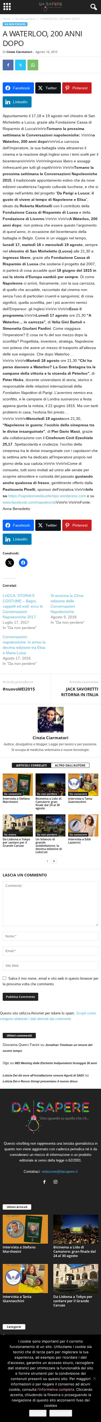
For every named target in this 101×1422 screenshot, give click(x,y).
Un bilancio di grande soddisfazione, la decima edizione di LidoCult (49, 845)
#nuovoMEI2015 (19, 689)
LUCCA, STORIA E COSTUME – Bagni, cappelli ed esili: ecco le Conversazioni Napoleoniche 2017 (23, 606)
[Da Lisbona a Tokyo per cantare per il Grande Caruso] (18, 825)
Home (6, 19)
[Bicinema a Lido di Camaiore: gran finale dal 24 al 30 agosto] (51, 784)
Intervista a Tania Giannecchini (80, 800)
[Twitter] (20, 65)
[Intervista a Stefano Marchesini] (18, 784)
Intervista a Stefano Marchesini (16, 800)
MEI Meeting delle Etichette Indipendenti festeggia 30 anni (56, 1063)
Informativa (60, 1413)
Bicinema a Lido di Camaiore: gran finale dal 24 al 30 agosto (48, 803)
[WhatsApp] (32, 65)
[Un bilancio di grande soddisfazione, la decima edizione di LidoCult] (51, 825)
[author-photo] (50, 720)
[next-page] (54, 861)
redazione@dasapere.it (60, 1172)
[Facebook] (8, 65)
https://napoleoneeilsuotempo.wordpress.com (47, 496)
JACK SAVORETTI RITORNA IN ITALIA (79, 691)
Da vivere (10, 834)
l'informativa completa (55, 1389)
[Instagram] (56, 1182)
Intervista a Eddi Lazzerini (79, 840)
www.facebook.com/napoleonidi (29, 502)
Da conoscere (13, 794)
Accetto (37, 1413)
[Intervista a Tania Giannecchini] (83, 784)
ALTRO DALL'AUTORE (70, 765)
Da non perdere (25, 19)
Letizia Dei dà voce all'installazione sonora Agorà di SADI (43, 1075)
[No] (94, 1378)
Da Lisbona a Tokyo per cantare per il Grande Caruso (16, 842)
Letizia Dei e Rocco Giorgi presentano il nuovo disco (40, 1081)
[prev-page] (47, 861)
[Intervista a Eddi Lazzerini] (83, 825)
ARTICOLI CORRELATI (31, 765)
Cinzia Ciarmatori (19, 52)
